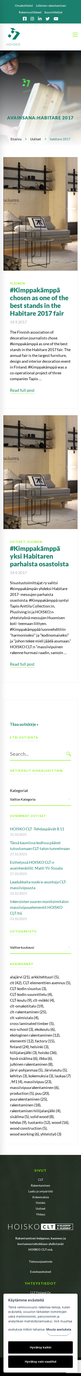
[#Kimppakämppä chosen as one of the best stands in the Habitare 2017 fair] (40, 160)
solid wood (42, 1116)
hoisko (47, 1052)
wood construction (28, 1128)
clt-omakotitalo (26, 1006)
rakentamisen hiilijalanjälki (35, 1110)
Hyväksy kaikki (40, 1347)
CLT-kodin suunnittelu (31, 994)
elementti (21, 1041)
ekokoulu (45, 1029)
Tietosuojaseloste (40, 1261)
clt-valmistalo (24, 1017)
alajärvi (20, 977)
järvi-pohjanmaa (26, 1070)
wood (60, 1122)
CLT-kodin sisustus (28, 988)
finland (19, 1046)
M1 (16, 1081)
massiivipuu (37, 1081)
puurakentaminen (28, 1099)
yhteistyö (50, 1134)
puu (42, 1093)
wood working (24, 1134)
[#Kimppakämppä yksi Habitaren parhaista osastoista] (40, 418)
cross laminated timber (32, 1023)
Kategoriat (19, 790)
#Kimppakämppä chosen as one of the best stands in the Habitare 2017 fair (39, 301)
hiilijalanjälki (23, 1052)
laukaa (63, 1075)
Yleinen (17, 283)
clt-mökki (43, 1000)
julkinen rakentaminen (31, 1064)
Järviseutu (55, 1070)
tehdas (18, 1122)
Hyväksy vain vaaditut (40, 1361)
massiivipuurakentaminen (34, 1087)
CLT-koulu (21, 1000)
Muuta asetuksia (58, 1329)
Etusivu (16, 139)
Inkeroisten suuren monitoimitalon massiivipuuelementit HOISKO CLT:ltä (39, 907)
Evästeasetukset (40, 1271)
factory (44, 1041)
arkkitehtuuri (45, 977)
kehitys (18, 1075)
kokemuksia (41, 1075)
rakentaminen (25, 1105)
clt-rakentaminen (28, 1011)
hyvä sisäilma (23, 1058)
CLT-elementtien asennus (46, 982)
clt (15, 982)
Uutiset (35, 139)
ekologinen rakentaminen (34, 1035)
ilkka (45, 1058)
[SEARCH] (69, 754)
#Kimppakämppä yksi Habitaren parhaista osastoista (39, 556)
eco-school (21, 1029)
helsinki (39, 1046)
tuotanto (39, 1122)
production (22, 1093)
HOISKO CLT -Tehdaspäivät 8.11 (37, 828)
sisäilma (19, 1116)
